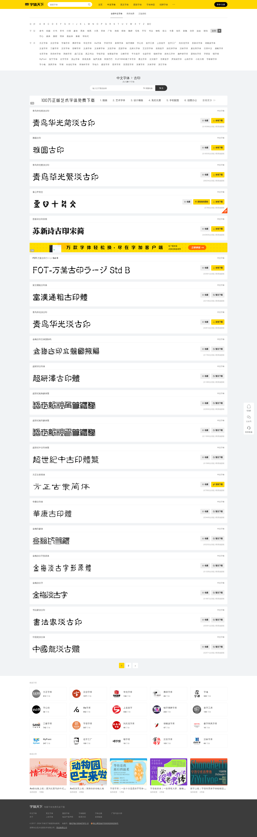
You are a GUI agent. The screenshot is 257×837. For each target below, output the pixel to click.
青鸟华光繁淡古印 (41, 164)
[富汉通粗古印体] (128, 297)
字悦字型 (101, 53)
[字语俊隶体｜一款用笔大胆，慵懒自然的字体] (168, 771)
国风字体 (52, 64)
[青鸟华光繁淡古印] (128, 177)
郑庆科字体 (55, 53)
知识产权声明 (67, 816)
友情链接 (98, 816)
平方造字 (136, 53)
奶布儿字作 (170, 53)
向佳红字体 (71, 64)
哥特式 (86, 36)
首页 (100, 4)
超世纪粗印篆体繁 (41, 420)
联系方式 (82, 816)
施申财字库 (183, 53)
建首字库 (105, 64)
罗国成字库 (176, 59)
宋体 (103, 30)
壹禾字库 (116, 64)
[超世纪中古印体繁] (128, 459)
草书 (62, 30)
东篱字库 (140, 64)
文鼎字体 (87, 48)
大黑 (96, 30)
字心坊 (140, 43)
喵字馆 (216, 53)
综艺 (178, 30)
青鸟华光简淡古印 (41, 110)
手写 (144, 30)
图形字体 (137, 4)
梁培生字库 (196, 53)
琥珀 (206, 30)
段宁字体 (53, 59)
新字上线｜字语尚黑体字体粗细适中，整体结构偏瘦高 (217, 788)
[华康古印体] (128, 514)
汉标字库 (184, 48)
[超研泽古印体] (128, 378)
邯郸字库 (76, 48)
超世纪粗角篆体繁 (41, 393)
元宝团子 (153, 59)
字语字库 (108, 43)
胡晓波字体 (210, 43)
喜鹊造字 (160, 48)
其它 (149, 23)
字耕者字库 (212, 59)
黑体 (82, 30)
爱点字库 (142, 59)
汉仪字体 (54, 43)
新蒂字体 (119, 43)
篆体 (76, 30)
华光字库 (87, 43)
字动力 (95, 64)
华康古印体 (38, 501)
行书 (55, 30)
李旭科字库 (84, 64)
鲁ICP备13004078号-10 (79, 823)
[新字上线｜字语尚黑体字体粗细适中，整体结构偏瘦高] (208, 771)
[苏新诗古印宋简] (128, 231)
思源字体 (123, 48)
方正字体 (43, 43)
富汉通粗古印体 (40, 285)
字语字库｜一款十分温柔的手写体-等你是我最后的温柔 (137, 788)
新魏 (185, 30)
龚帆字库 (219, 48)
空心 (41, 36)
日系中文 (208, 48)
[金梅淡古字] (128, 595)
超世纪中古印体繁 (41, 447)
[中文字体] (219, 31)
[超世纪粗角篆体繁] (128, 405)
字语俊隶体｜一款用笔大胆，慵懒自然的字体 (172, 788)
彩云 (165, 30)
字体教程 (82, 813)
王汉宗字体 (148, 48)
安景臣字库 (128, 64)
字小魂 (42, 64)
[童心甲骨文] (128, 204)
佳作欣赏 (33, 792)
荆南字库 (68, 53)
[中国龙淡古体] (128, 649)
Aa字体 (97, 43)
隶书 (41, 30)
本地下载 (219, 121)
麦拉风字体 (196, 48)
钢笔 (158, 30)
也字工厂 (172, 43)
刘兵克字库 (184, 43)
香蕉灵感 (86, 59)
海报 (117, 30)
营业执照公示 (61, 827)
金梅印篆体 (38, 528)
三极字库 (54, 48)
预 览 (161, 88)
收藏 (206, 121)
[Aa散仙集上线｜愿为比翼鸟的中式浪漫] (48, 771)
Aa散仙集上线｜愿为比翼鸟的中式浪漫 (49, 788)
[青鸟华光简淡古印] (128, 123)
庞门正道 (79, 53)
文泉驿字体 (99, 48)
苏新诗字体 (197, 43)
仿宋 (192, 30)
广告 (110, 30)
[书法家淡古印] (128, 622)
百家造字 (164, 59)
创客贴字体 (113, 53)
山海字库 (189, 59)
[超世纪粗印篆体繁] (128, 432)
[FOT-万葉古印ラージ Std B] (128, 270)
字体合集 (98, 813)
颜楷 (55, 36)
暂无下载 (219, 295)
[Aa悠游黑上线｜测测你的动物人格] (88, 771)
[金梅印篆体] (128, 541)
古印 (214, 30)
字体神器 (150, 4)
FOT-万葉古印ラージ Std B (45, 257)
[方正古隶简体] (128, 486)
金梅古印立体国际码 (42, 339)
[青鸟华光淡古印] (128, 324)
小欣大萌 (200, 59)
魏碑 (130, 30)
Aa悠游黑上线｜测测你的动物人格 (87, 788)
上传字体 (49, 816)
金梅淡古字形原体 (41, 555)
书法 (151, 30)
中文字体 (111, 4)
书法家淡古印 (39, 609)
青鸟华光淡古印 (40, 312)
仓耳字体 (43, 53)
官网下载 (219, 484)
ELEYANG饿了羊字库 (125, 59)
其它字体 (162, 64)
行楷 (69, 30)
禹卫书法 (90, 53)
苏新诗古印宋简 (40, 218)
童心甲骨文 (38, 191)
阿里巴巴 (108, 59)
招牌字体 (164, 4)
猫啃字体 (158, 53)
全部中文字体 (116, 13)
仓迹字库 (147, 53)
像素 (78, 36)
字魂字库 (65, 43)
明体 (62, 36)
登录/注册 (221, 4)
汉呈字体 (65, 48)
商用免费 (130, 13)
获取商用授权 (203, 202)
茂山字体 (75, 59)
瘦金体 (70, 36)
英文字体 (124, 4)
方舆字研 (151, 64)
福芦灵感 (97, 59)
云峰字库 (125, 53)
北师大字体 (135, 48)
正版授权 (142, 13)
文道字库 (43, 48)
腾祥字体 (76, 43)
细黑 (89, 30)
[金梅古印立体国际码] (128, 351)
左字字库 (64, 59)
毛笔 (137, 30)
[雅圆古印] (128, 150)
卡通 (171, 30)
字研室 (207, 53)
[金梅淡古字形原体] (128, 568)
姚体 (48, 36)
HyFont (43, 59)
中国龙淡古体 (39, 636)
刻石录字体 (172, 48)
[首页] (37, 4)
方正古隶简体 (39, 474)
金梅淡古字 (38, 582)
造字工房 (150, 43)
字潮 (61, 64)
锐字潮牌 (130, 43)
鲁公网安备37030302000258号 (105, 823)
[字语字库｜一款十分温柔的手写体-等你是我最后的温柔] (128, 771)
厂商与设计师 (116, 813)
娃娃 (199, 30)
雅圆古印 (37, 137)
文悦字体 (112, 48)
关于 (31, 816)
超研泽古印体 (39, 366)
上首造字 (161, 43)
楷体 (124, 30)
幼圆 (48, 30)
